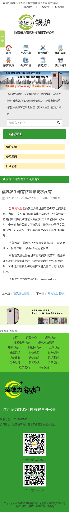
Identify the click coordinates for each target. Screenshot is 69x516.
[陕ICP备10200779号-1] (41, 506)
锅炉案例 (26, 65)
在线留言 (44, 6)
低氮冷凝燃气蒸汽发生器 (21, 107)
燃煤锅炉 (15, 352)
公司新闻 (11, 156)
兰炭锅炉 (54, 347)
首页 (8, 52)
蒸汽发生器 (43, 107)
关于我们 (60, 65)
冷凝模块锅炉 (31, 93)
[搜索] (58, 122)
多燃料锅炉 (34, 347)
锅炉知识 (11, 146)
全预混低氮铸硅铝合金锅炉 (28, 100)
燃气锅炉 (43, 52)
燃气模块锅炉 (46, 342)
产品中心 (26, 52)
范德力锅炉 (14, 331)
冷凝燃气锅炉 (14, 93)
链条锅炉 (53, 352)
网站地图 (28, 6)
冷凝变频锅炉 (52, 100)
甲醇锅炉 (13, 347)
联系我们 (60, 6)
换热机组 (34, 352)
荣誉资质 (8, 65)
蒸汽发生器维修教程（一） (29, 293)
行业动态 (11, 166)
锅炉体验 (60, 52)
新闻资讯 (43, 65)
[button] (5, 80)
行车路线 (43, 367)
